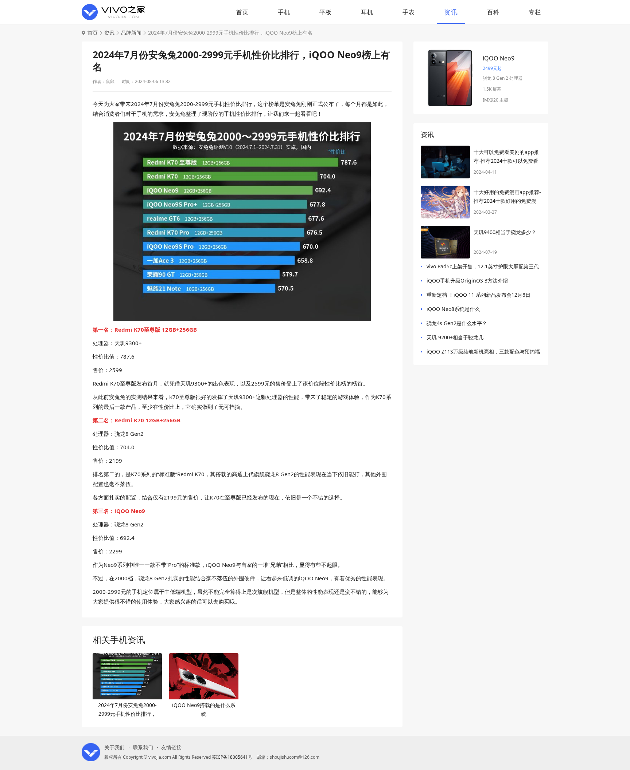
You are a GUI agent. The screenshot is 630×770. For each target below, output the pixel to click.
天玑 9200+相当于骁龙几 (455, 337)
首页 (242, 12)
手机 (284, 12)
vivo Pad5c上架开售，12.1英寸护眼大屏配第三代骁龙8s (483, 268)
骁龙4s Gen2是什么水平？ (457, 323)
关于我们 (114, 747)
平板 (325, 12)
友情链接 (171, 747)
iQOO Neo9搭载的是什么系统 (204, 709)
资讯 (451, 12)
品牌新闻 (131, 33)
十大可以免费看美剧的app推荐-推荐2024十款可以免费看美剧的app (506, 157)
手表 (408, 12)
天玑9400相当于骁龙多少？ (505, 232)
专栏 (535, 12)
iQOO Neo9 (498, 58)
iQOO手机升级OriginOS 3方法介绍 (467, 280)
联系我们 (143, 747)
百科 (493, 12)
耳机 (367, 12)
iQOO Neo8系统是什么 (453, 308)
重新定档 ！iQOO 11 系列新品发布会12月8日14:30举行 (478, 296)
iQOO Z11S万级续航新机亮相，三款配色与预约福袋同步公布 (483, 353)
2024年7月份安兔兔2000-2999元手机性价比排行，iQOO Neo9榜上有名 (127, 710)
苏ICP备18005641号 (232, 757)
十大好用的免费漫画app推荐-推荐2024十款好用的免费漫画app (507, 197)
